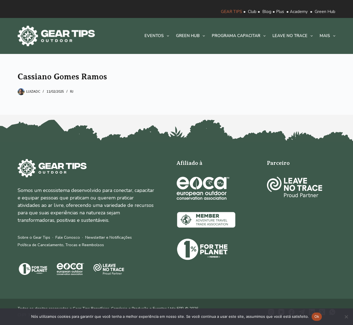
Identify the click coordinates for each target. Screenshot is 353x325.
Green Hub (325, 11)
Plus (280, 11)
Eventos (154, 35)
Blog (266, 11)
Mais (325, 35)
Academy (299, 11)
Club (252, 11)
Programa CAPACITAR (236, 35)
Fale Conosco (67, 237)
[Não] (346, 316)
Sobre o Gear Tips (34, 237)
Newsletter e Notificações (108, 237)
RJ (71, 91)
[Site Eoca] (202, 188)
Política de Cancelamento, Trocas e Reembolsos (61, 245)
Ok (316, 316)
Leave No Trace (289, 35)
